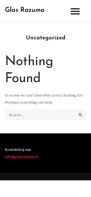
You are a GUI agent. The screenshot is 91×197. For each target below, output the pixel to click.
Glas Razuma (24, 10)
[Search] (80, 115)
